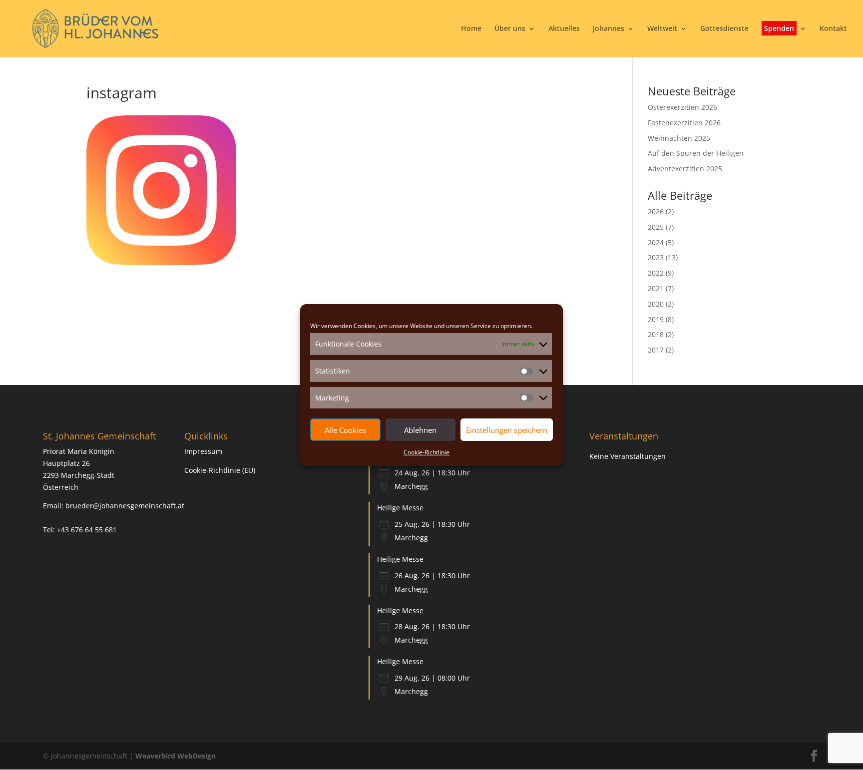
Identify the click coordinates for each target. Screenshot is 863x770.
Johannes (608, 29)
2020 (656, 304)
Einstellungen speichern (506, 430)
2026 (656, 211)
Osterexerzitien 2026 (682, 107)
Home (471, 29)
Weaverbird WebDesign (175, 756)
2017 (656, 350)
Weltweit (662, 29)
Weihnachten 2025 (679, 138)
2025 (656, 227)
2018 (656, 334)
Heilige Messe (400, 507)
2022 (656, 273)
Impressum (203, 451)
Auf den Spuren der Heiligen (696, 153)
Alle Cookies (345, 430)
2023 (656, 257)
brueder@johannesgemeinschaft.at (124, 505)
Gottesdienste (724, 29)
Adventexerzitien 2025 (685, 168)
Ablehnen (420, 430)
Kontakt (833, 29)
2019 (656, 319)
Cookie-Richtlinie (426, 452)
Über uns (509, 29)
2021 (656, 288)
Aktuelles (564, 29)
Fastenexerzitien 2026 (684, 122)
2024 (656, 242)
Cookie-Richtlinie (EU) (219, 470)
